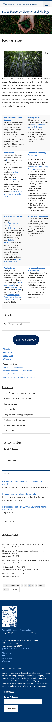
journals (18, 290)
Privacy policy (25, 630)
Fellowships (13, 228)
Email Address (11, 449)
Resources (7, 387)
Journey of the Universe (13, 367)
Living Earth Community (13, 374)
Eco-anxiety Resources (38, 216)
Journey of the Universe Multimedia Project (13, 193)
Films (8, 160)
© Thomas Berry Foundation (16, 649)
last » (6, 589)
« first (6, 585)
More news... (11, 521)
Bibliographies (34, 117)
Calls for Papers (9, 241)
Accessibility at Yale (10, 630)
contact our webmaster (12, 260)
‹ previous (15, 585)
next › (41, 585)
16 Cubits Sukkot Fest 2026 (13, 567)
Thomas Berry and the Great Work (17, 371)
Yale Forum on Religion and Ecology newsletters (13, 297)
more (14, 589)
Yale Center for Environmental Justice (19, 377)
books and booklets (13, 283)
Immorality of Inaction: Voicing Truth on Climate (22, 544)
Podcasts (14, 179)
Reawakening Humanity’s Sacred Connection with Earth (25, 560)
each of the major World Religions (37, 126)
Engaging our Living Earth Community (19, 494)
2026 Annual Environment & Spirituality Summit (22, 574)
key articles (12, 287)
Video (15, 172)
